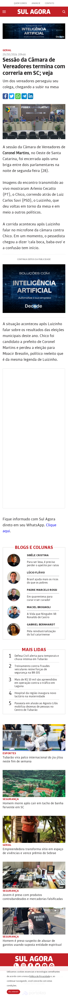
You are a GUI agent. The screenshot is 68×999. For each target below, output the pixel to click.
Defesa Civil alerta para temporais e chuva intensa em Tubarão (37, 657)
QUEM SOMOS (20, 3)
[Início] (34, 13)
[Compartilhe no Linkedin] (30, 96)
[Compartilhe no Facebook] (5, 96)
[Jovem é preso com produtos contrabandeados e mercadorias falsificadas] (34, 875)
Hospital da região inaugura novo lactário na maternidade (35, 695)
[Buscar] (63, 11)
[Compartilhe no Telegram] (24, 96)
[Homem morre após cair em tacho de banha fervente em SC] (34, 783)
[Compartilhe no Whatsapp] (18, 96)
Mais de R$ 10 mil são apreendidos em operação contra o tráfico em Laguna (36, 683)
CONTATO (49, 3)
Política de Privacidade (39, 976)
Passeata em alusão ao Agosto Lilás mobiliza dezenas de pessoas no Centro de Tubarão (36, 706)
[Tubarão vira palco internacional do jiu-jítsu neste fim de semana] (34, 737)
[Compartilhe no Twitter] (11, 96)
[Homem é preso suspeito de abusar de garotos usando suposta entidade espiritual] (34, 921)
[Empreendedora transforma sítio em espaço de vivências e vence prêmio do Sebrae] (34, 829)
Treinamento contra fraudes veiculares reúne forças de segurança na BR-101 (32, 669)
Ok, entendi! (13, 992)
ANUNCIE (36, 3)
